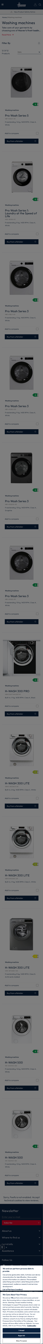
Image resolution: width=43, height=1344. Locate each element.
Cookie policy (31, 1326)
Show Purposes (21, 1341)
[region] (21, 1304)
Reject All (21, 1336)
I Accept (21, 1330)
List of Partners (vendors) (13, 1289)
